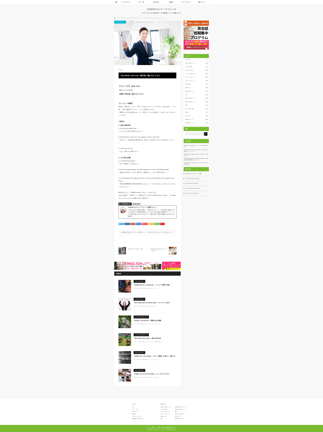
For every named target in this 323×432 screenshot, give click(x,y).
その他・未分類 (196, 66)
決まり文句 (196, 115)
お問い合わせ (156, 2)
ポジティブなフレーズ (196, 80)
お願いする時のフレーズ (196, 63)
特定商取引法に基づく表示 (137, 418)
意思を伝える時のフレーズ (196, 98)
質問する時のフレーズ (196, 122)
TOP (133, 406)
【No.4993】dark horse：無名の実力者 (147, 338)
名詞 (196, 94)
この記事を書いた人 (126, 204)
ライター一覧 (141, 2)
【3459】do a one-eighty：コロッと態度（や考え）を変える (154, 356)
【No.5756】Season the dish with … (192, 193)
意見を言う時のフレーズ (196, 101)
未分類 (196, 112)
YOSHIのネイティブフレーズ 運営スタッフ (135, 232)
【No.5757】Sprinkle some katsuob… (192, 188)
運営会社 (171, 2)
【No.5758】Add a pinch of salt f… (192, 183)
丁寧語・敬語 (196, 84)
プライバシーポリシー (186, 2)
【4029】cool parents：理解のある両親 (147, 320)
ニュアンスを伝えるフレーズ (165, 232)
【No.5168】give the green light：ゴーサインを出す (152, 303)
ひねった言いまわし (120, 22)
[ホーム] (116, 2)
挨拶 (196, 105)
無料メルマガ (201, 2)
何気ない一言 (196, 87)
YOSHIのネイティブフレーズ (161, 9)
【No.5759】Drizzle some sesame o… (193, 178)
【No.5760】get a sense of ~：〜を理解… (193, 173)
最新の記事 (137, 204)
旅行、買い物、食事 (196, 108)
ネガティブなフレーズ (196, 77)
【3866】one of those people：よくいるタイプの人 (151, 374)
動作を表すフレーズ (196, 91)
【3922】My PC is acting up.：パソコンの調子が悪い (152, 285)
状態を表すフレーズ (196, 119)
